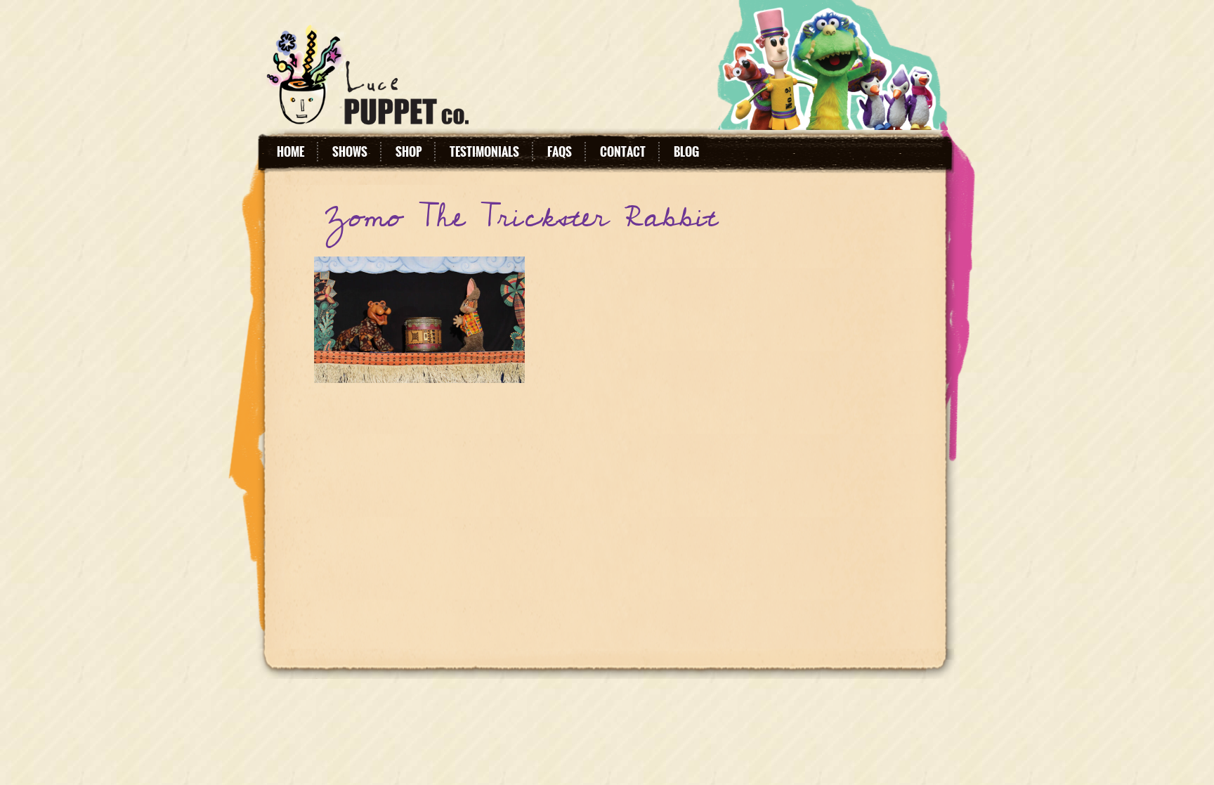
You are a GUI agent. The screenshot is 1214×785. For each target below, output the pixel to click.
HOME (290, 152)
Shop (409, 152)
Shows (349, 152)
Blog (686, 152)
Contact (623, 152)
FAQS (559, 152)
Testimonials (484, 152)
